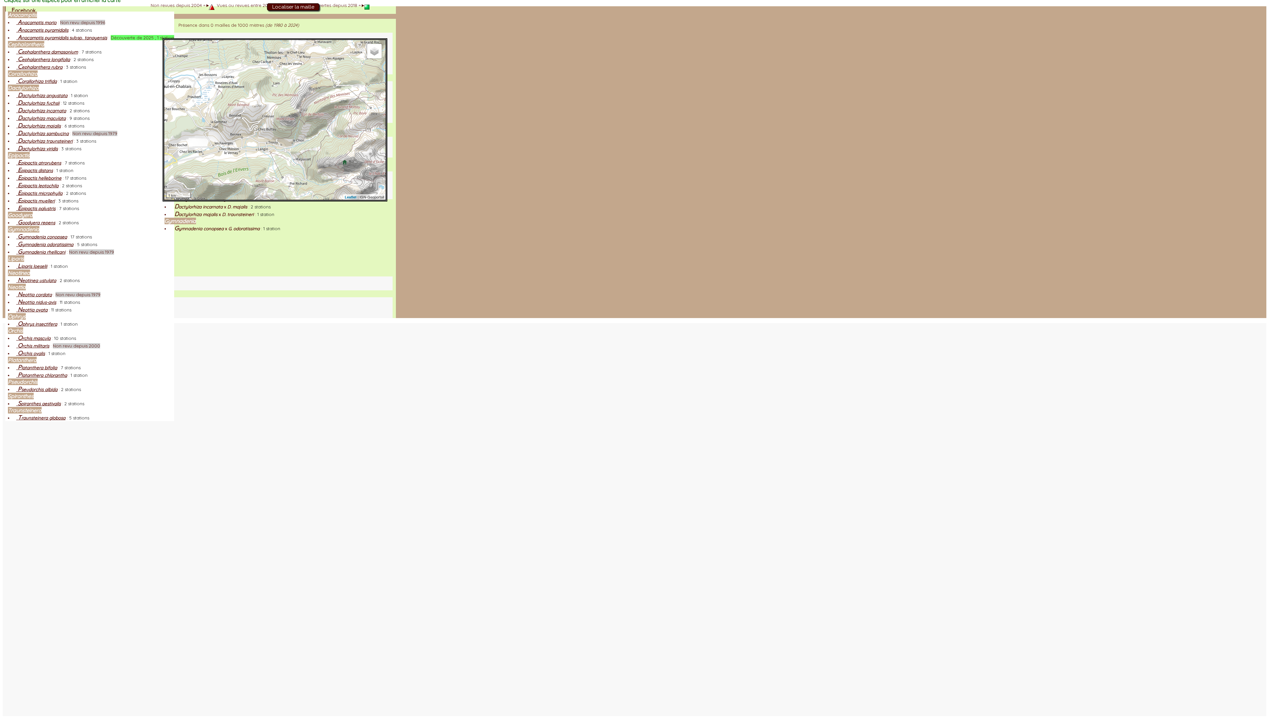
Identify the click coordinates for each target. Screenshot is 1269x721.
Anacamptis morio (36, 22)
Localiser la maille (293, 7)
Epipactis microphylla (39, 193)
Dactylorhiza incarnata (41, 110)
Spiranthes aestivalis (38, 403)
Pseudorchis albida (37, 389)
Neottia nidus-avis (36, 302)
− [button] (173, 59)
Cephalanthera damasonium (47, 51)
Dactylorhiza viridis (37, 148)
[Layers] (374, 51)
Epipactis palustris (36, 208)
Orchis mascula (33, 338)
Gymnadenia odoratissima (44, 244)
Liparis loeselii (31, 266)
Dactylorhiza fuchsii (37, 103)
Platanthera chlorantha (41, 375)
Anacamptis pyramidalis (42, 30)
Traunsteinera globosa (40, 417)
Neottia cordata (34, 294)
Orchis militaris (32, 345)
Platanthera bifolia (36, 367)
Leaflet (351, 197)
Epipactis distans (34, 170)
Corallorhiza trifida (36, 81)
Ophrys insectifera (36, 324)
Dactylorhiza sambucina (42, 133)
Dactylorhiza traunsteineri (44, 141)
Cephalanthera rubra (39, 67)
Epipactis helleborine (38, 178)
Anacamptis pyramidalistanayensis (61, 37)
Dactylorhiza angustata (41, 95)
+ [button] (173, 49)
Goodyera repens (35, 222)
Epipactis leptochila (37, 185)
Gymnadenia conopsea (41, 236)
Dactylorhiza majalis (38, 125)
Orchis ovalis (30, 353)
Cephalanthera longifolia (43, 59)
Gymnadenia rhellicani (40, 252)
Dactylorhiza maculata (41, 118)
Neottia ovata (32, 309)
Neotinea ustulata (36, 280)
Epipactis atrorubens (38, 162)
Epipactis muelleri (35, 200)
